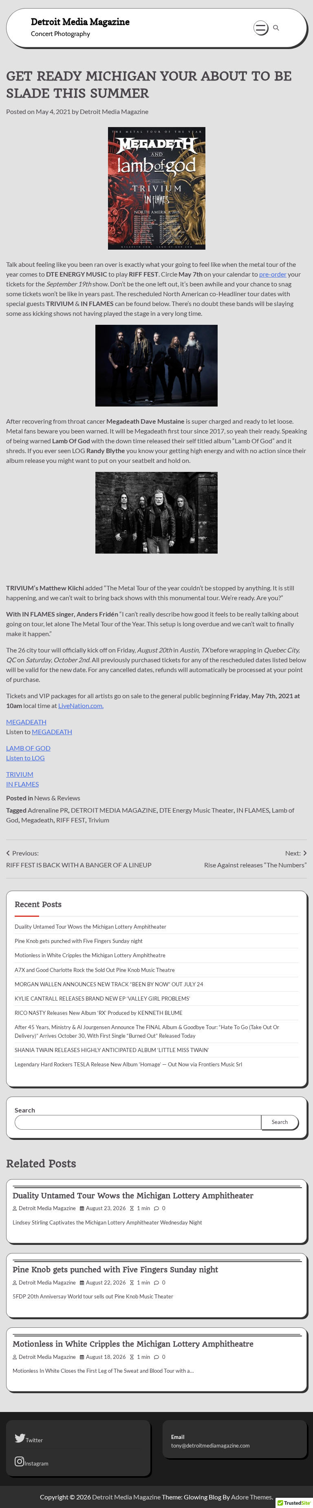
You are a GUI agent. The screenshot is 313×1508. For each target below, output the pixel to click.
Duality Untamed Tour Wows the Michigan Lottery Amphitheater (90, 926)
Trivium (98, 820)
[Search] (276, 28)
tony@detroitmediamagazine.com (210, 1445)
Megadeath (37, 820)
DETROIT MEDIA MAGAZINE (113, 810)
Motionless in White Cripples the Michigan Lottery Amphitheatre (90, 955)
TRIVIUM (19, 774)
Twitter (34, 1440)
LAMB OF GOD (28, 748)
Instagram (36, 1463)
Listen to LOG (25, 758)
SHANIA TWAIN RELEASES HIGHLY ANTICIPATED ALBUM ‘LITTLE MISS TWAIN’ (112, 1050)
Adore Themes (251, 1497)
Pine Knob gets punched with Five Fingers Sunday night (79, 941)
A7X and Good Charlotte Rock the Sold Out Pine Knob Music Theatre (95, 970)
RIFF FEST (70, 820)
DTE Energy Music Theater (196, 810)
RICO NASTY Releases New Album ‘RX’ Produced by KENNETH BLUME (99, 1013)
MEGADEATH (26, 722)
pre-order (273, 274)
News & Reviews (57, 798)
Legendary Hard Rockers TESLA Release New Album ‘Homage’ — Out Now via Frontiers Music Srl (128, 1064)
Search (25, 1110)
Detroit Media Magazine (80, 21)
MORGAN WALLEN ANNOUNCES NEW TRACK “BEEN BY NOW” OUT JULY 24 (109, 984)
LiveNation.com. (81, 705)
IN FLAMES (22, 784)
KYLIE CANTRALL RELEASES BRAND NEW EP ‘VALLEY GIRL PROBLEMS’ (102, 998)
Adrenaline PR (48, 810)
